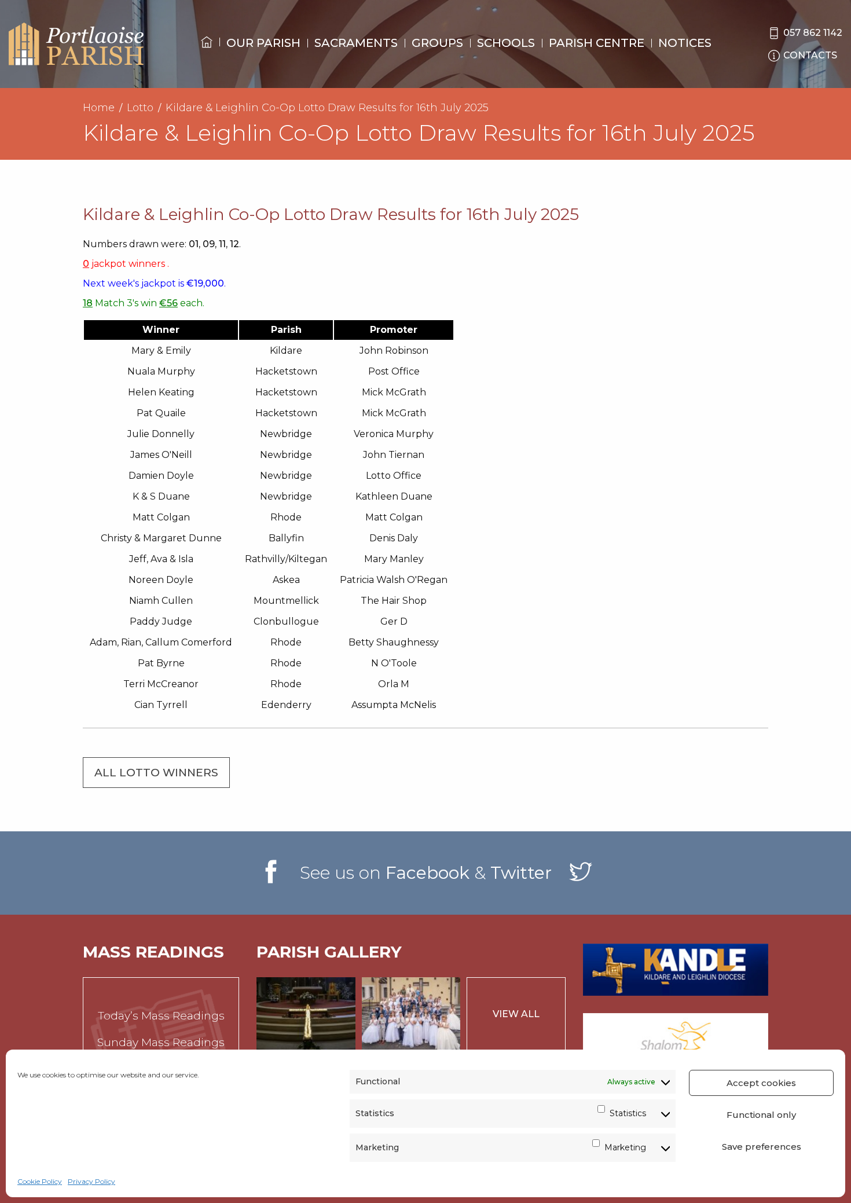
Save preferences (761, 1146)
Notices (684, 43)
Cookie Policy (39, 1181)
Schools (506, 43)
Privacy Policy (91, 1181)
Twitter (521, 872)
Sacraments (356, 43)
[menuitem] (206, 52)
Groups (437, 43)
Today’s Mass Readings (161, 1015)
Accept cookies (761, 1082)
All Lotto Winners (156, 772)
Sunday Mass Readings (161, 1042)
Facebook (427, 872)
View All (516, 1013)
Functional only (761, 1114)
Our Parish (263, 43)
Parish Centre (596, 43)
